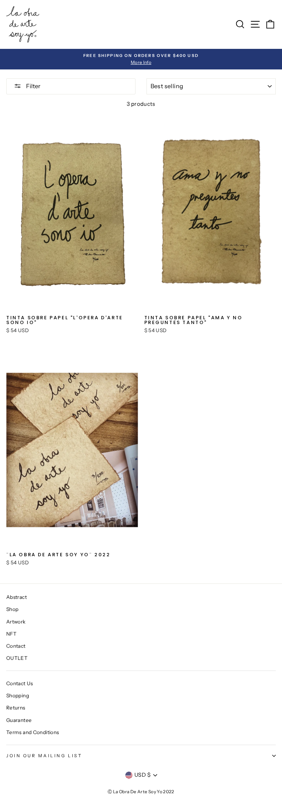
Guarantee (19, 720)
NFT (11, 634)
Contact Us (19, 683)
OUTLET (17, 658)
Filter (32, 86)
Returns (15, 708)
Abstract (16, 597)
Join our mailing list (44, 755)
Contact (16, 646)
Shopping (17, 695)
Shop (12, 609)
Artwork (16, 622)
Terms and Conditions (32, 732)
